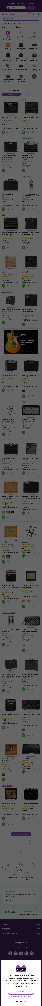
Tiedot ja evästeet (21, 1001)
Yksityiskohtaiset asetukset (21, 996)
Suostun (21, 991)
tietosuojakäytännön (28, 985)
